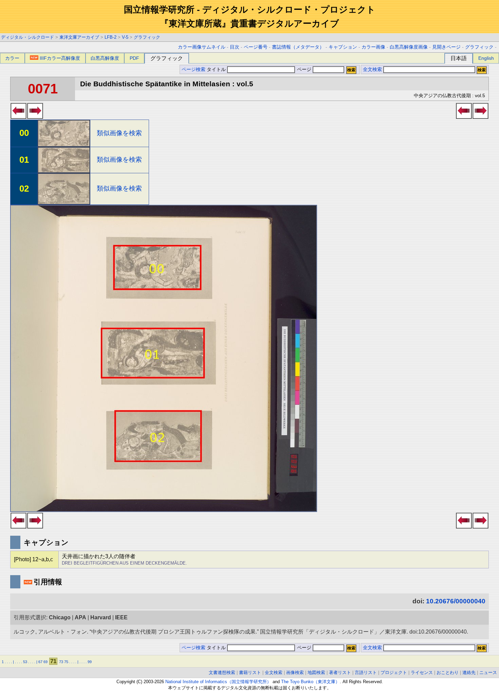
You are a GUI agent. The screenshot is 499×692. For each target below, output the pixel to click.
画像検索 (295, 672)
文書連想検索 (222, 672)
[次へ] (35, 116)
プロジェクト (394, 672)
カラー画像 (373, 47)
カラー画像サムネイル (201, 47)
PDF (134, 58)
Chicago (60, 617)
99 (90, 662)
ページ (304, 69)
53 (25, 662)
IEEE (121, 617)
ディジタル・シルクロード (27, 37)
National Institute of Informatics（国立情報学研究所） (218, 681)
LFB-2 (110, 37)
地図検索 (316, 672)
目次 (234, 47)
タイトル (217, 69)
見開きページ (446, 47)
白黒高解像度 (105, 58)
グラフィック (147, 37)
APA (80, 617)
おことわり (448, 672)
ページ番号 (255, 47)
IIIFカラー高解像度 (60, 58)
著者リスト (340, 672)
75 (66, 662)
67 (40, 662)
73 (61, 662)
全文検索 (372, 69)
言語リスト (366, 672)
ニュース (488, 672)
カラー (12, 58)
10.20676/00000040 (455, 601)
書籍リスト (250, 672)
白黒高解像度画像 (409, 47)
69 (45, 662)
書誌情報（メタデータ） (298, 47)
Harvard (100, 617)
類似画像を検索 (119, 133)
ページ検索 (193, 69)
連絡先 (469, 672)
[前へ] (18, 116)
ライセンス (422, 672)
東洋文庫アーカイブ (79, 37)
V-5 (125, 37)
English (486, 58)
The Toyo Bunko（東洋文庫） (310, 681)
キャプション (343, 47)
